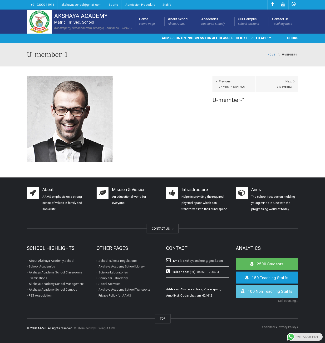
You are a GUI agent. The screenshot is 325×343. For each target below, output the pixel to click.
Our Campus (248, 21)
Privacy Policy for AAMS (114, 295)
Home (147, 21)
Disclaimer (268, 327)
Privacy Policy (287, 327)
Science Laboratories (113, 272)
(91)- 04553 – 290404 (204, 272)
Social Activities (109, 284)
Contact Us (282, 21)
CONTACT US (161, 228)
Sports (113, 4)
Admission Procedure (140, 4)
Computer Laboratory (113, 278)
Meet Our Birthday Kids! (41, 328)
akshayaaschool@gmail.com (81, 4)
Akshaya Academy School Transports (124, 289)
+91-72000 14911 (42, 4)
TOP (162, 318)
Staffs (166, 4)
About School (178, 21)
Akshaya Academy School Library (121, 266)
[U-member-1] (70, 118)
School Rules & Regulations (117, 260)
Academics (213, 21)
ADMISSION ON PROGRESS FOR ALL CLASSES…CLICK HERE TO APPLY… (210, 38)
